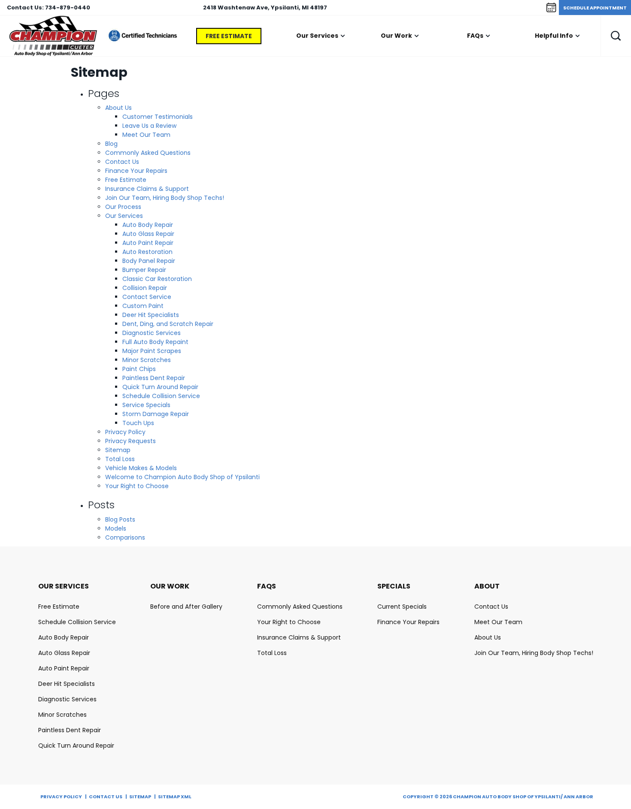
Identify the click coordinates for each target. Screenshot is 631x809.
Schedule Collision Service (161, 396)
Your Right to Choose (137, 486)
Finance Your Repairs (136, 170)
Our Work (396, 35)
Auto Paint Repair (147, 242)
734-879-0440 (67, 7)
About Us (118, 107)
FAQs (475, 35)
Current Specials (402, 606)
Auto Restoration (147, 252)
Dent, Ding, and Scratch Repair (167, 324)
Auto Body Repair (147, 224)
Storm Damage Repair (155, 414)
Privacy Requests (130, 441)
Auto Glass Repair (148, 233)
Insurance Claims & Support (147, 188)
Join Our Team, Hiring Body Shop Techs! (164, 197)
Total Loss (120, 459)
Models (115, 528)
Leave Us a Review (149, 125)
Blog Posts (120, 519)
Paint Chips (139, 369)
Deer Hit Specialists (150, 315)
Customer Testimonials (157, 116)
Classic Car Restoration (157, 279)
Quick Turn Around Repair (160, 387)
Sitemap (117, 450)
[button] (616, 36)
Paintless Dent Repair (153, 378)
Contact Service (146, 297)
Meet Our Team (146, 134)
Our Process (123, 206)
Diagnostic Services (151, 333)
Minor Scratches (146, 360)
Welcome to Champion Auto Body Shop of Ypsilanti (182, 477)
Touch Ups (138, 423)
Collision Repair (144, 288)
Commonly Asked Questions (148, 152)
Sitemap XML (174, 796)
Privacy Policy (125, 432)
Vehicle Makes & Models (141, 468)
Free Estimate (229, 36)
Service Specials (146, 405)
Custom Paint (143, 306)
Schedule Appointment (595, 7)
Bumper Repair (144, 270)
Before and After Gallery (186, 606)
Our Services (317, 35)
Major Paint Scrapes (151, 351)
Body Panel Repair (148, 261)
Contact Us (122, 161)
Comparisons (125, 537)
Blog (111, 143)
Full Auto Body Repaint (155, 342)
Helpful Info (554, 35)
